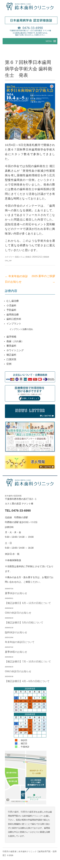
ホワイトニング (15, 350)
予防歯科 (11, 310)
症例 (8, 364)
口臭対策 (11, 359)
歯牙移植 (11, 336)
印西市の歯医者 (28, 812)
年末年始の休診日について (19, 642)
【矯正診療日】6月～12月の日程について (28, 603)
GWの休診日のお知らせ (18, 612)
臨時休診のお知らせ (16, 632)
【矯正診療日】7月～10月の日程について (28, 661)
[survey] (30, 437)
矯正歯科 (11, 354)
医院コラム (19, 257)
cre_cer (8, 260)
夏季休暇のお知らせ (16, 651)
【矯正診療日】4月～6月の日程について (27, 681)
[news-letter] (30, 411)
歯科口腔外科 (13, 319)
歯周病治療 (12, 314)
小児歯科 (11, 305)
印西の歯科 (13, 812)
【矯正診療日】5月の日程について (24, 622)
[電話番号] (30, 31)
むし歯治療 (12, 301)
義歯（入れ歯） (15, 341)
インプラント (13, 323)
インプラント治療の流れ (21, 329)
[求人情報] (30, 462)
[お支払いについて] (30, 377)
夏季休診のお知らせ (16, 593)
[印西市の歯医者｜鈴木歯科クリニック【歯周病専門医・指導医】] (30, 6)
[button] (49, 41)
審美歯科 (11, 345)
